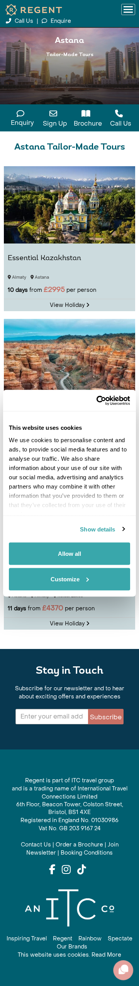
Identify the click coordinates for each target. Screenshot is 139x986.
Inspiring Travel (27, 938)
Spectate (120, 938)
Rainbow (90, 938)
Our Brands (72, 946)
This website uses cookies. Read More (69, 955)
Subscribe (106, 717)
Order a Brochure (79, 844)
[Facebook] (52, 870)
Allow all (69, 553)
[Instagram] (66, 870)
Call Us (24, 21)
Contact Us (36, 844)
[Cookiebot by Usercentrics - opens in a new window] (98, 400)
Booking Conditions (87, 853)
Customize (65, 579)
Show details (97, 529)
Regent (62, 938)
